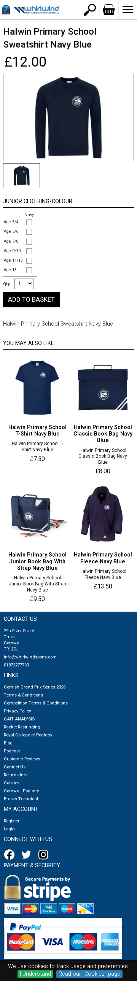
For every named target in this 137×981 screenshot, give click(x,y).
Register (11, 821)
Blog (8, 743)
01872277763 (16, 665)
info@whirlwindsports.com (30, 657)
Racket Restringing (22, 727)
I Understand (35, 974)
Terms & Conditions (23, 695)
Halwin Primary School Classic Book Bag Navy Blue (102, 457)
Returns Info (15, 775)
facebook (11, 854)
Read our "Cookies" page (89, 974)
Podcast (12, 751)
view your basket (108, 9)
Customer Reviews (22, 759)
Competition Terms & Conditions (36, 703)
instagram (45, 854)
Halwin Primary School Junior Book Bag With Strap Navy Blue (37, 584)
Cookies (11, 783)
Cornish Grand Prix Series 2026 (34, 687)
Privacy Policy (17, 711)
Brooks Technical (21, 799)
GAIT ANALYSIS (19, 719)
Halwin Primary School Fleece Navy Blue (103, 574)
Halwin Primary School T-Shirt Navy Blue (37, 447)
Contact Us (14, 767)
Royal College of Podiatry (28, 735)
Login (9, 829)
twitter (28, 854)
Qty (6, 284)
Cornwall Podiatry (21, 791)
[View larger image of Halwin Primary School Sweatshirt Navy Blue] (68, 117)
